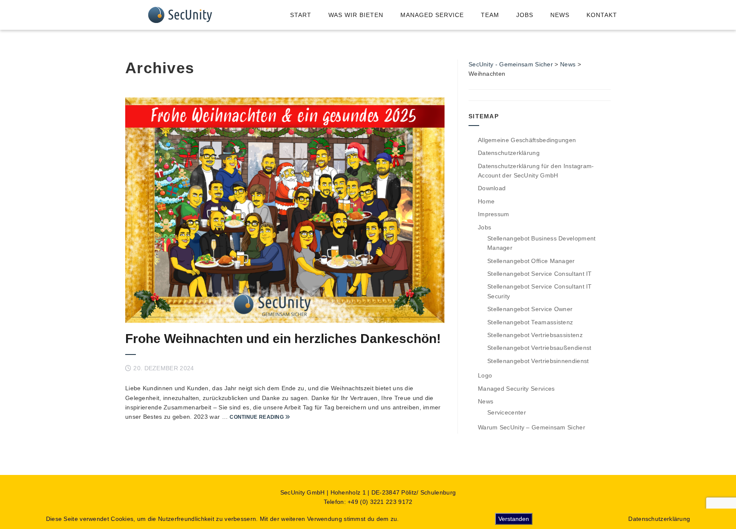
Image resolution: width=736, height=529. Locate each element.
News (559, 14)
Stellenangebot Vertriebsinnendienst (538, 360)
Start (300, 14)
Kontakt (601, 14)
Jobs (524, 14)
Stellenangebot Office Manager (531, 260)
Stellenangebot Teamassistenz (530, 322)
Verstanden (513, 518)
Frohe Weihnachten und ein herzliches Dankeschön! (283, 339)
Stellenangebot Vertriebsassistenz (535, 335)
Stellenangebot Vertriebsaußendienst (539, 347)
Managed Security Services (516, 388)
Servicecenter (506, 412)
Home (486, 201)
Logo (485, 375)
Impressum (493, 214)
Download (492, 188)
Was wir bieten (355, 14)
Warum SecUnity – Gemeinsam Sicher (531, 427)
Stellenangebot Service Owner (529, 309)
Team (490, 14)
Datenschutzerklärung (509, 152)
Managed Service (432, 14)
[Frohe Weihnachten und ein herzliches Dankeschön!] (285, 210)
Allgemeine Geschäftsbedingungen (527, 140)
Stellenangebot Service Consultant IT (539, 273)
